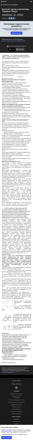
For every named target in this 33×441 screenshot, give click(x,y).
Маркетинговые (24, 434)
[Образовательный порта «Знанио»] (3, 1)
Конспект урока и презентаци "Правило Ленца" (13, 40)
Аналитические (15, 434)
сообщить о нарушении (8, 372)
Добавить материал (16, 33)
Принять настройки (6, 437)
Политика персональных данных (16, 402)
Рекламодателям (16, 409)
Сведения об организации (16, 393)
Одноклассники (16, 421)
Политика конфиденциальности (16, 400)
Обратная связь (16, 406)
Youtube (16, 423)
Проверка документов (16, 404)
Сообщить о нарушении (17, 411)
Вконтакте (16, 419)
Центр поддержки (16, 413)
